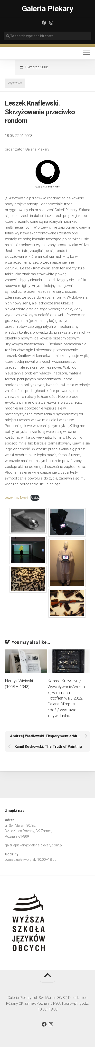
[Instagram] (51, 22)
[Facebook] (44, 22)
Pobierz (34, 497)
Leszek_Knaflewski (16, 497)
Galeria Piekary (47, 8)
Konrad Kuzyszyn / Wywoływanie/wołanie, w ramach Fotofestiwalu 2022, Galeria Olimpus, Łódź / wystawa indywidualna (66, 698)
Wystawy (15, 83)
